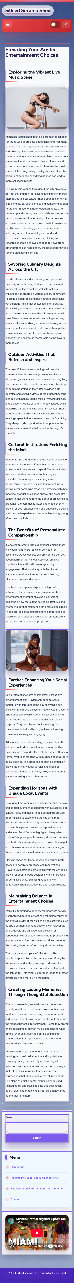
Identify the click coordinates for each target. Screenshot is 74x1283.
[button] (55, 24)
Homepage (17, 1167)
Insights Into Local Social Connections (34, 1177)
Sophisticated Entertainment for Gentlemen (37, 1188)
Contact (15, 1199)
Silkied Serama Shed (27, 10)
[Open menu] (8, 24)
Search (10, 1117)
